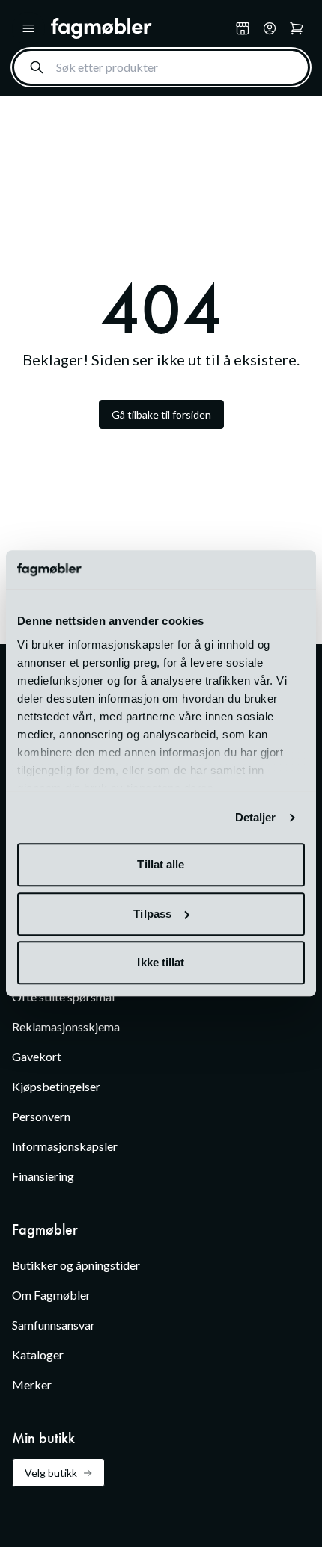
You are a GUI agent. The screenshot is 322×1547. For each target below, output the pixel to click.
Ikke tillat (160, 963)
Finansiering (43, 1176)
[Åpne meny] (28, 28)
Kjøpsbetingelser (56, 1086)
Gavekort (36, 1056)
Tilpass (152, 913)
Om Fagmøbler (51, 1295)
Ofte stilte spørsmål (63, 996)
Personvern (41, 1116)
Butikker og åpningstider (76, 1265)
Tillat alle (160, 865)
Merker (32, 1384)
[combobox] (161, 67)
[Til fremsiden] (140, 28)
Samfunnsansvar (53, 1325)
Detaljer (255, 817)
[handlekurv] (269, 28)
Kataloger (38, 1354)
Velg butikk (51, 1472)
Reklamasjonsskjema (66, 1026)
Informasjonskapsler (65, 1146)
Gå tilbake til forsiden (161, 414)
